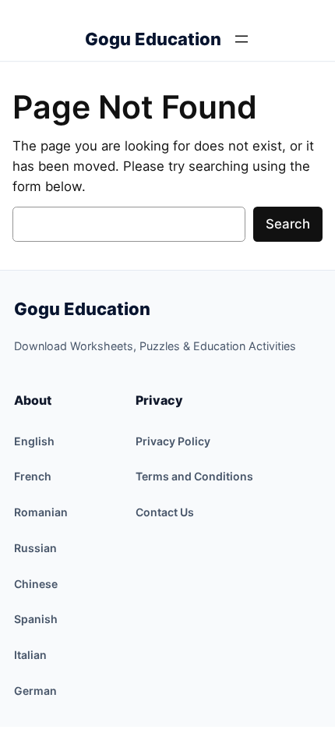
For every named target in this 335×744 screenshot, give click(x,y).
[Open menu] (241, 39)
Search (288, 224)
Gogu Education (82, 309)
